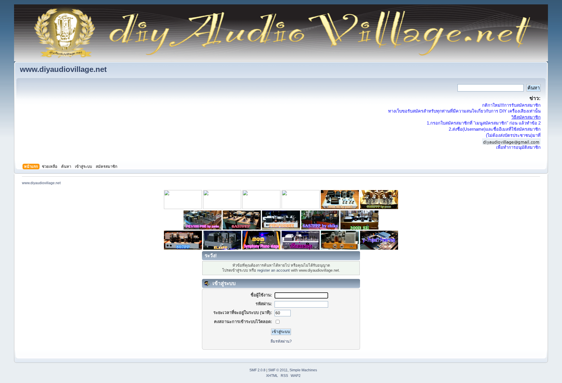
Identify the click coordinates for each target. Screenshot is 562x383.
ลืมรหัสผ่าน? (281, 341)
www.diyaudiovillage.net (63, 69)
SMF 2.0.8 (257, 370)
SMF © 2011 (278, 370)
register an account (273, 270)
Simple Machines (303, 370)
